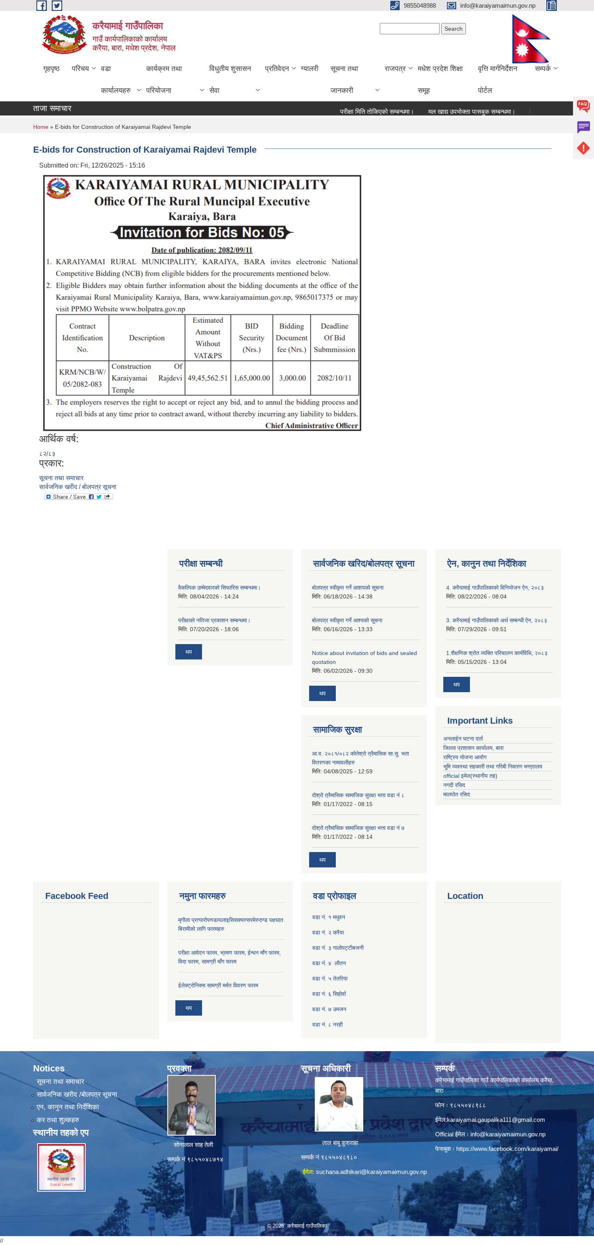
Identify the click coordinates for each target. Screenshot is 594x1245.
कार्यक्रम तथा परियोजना (164, 79)
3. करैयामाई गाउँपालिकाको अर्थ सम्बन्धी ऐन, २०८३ (496, 620)
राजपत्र (395, 69)
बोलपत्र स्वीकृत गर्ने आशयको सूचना (347, 587)
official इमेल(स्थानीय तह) (470, 776)
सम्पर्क (543, 69)
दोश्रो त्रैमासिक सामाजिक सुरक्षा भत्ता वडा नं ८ (358, 795)
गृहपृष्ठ (51, 69)
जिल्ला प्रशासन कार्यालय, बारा (473, 748)
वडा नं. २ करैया (328, 932)
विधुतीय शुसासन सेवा (230, 79)
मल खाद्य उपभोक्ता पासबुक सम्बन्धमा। (453, 111)
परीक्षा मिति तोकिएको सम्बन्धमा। (359, 111)
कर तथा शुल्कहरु (58, 1120)
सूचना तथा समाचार (61, 477)
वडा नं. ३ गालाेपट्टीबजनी (338, 948)
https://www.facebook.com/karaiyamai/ (507, 1148)
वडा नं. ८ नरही (327, 1024)
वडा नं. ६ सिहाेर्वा (329, 994)
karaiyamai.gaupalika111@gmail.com (496, 1119)
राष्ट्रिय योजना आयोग (465, 757)
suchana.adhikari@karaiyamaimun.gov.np (371, 1171)
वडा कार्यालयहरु (116, 79)
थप (188, 652)
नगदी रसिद (454, 785)
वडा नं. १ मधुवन (328, 917)
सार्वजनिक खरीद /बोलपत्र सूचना (77, 1094)
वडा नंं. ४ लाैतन (329, 963)
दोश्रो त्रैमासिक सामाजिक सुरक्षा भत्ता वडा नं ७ (358, 828)
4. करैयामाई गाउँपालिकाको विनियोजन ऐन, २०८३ (495, 587)
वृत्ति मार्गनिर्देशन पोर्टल (497, 79)
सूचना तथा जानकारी (344, 79)
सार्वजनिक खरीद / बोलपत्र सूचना (77, 486)
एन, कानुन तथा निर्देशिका (68, 1107)
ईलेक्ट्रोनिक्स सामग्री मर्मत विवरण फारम (218, 985)
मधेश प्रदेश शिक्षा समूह (440, 79)
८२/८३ (47, 453)
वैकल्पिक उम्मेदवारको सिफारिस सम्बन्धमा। (219, 587)
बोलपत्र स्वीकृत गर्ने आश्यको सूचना (347, 620)
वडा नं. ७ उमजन (329, 1009)
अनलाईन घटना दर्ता (463, 738)
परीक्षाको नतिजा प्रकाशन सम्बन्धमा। (214, 620)
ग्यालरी (309, 69)
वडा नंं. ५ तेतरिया (330, 978)
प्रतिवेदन (277, 69)
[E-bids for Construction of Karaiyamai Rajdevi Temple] (202, 301)
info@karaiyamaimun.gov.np (508, 1134)
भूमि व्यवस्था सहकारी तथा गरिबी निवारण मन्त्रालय (492, 766)
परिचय (80, 69)
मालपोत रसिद (456, 794)
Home (40, 127)
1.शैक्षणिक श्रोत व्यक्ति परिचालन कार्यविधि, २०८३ (497, 653)
